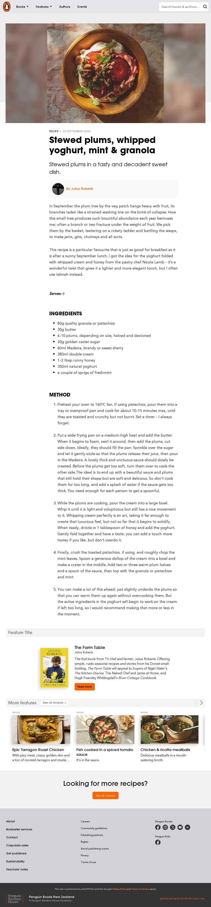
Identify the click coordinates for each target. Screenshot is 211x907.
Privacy (85, 855)
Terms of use (88, 862)
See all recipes (105, 795)
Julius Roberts (84, 652)
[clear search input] (205, 7)
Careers (85, 821)
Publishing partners (92, 835)
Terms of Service (140, 889)
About (10, 821)
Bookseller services (19, 829)
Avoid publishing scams (95, 848)
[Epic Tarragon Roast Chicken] (41, 729)
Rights (84, 842)
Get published (16, 853)
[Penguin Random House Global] (17, 898)
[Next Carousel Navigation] (201, 703)
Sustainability (15, 861)
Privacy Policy (119, 889)
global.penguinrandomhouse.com (182, 898)
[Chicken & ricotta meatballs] (169, 729)
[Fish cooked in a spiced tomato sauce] (105, 729)
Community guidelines (94, 828)
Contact (12, 837)
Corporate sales (17, 845)
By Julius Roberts (79, 189)
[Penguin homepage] (7, 6)
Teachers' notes (17, 869)
